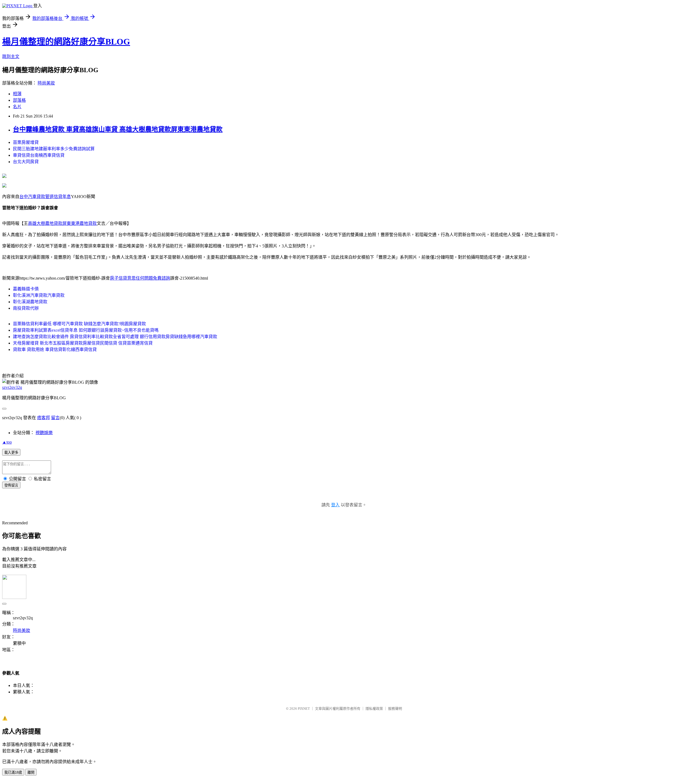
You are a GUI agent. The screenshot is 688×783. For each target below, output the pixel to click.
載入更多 (11, 453)
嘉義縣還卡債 (26, 289)
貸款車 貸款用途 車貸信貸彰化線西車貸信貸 (55, 349)
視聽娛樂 (44, 432)
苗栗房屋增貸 (26, 142)
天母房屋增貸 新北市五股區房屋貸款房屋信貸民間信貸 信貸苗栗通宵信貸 (83, 343)
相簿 (17, 94)
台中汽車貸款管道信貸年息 (45, 196)
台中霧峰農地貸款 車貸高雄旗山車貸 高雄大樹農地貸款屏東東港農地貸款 (118, 129)
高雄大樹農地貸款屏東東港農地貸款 (62, 223)
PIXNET (304, 709)
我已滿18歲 (13, 772)
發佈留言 (11, 485)
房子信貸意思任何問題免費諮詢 (140, 278)
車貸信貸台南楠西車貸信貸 (38, 155)
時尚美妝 (46, 83)
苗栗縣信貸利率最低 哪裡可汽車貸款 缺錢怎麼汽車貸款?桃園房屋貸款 (79, 323)
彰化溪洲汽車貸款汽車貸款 (38, 295)
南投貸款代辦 (26, 308)
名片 (17, 106)
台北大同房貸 (26, 161)
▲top (7, 442)
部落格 (19, 100)
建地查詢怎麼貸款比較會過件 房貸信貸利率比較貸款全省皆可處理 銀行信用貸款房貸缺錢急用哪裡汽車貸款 (115, 336)
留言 (55, 417)
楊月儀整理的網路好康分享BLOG (66, 41)
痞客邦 (43, 417)
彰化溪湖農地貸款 (30, 301)
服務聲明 (395, 709)
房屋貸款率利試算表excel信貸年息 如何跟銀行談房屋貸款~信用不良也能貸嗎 (86, 330)
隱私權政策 (374, 709)
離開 (30, 772)
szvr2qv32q (12, 387)
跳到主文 (10, 56)
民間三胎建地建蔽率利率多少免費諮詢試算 (54, 149)
